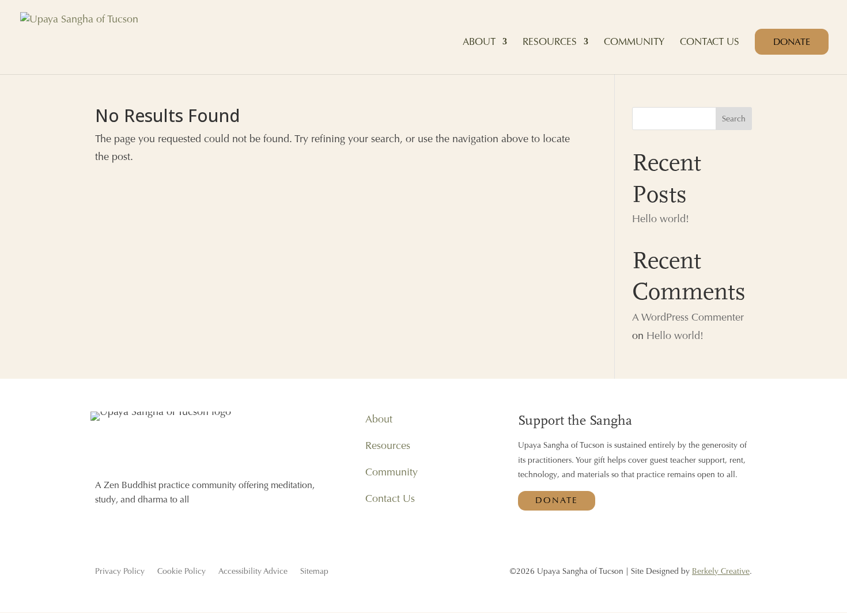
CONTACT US (709, 42)
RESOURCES (550, 42)
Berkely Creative (721, 571)
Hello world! (660, 218)
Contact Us (390, 498)
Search (734, 118)
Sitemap (314, 571)
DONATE (791, 42)
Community (391, 471)
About (378, 418)
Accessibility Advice (253, 571)
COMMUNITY (634, 42)
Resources (387, 445)
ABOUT (479, 42)
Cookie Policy (181, 571)
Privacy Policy (120, 571)
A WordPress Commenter (688, 316)
